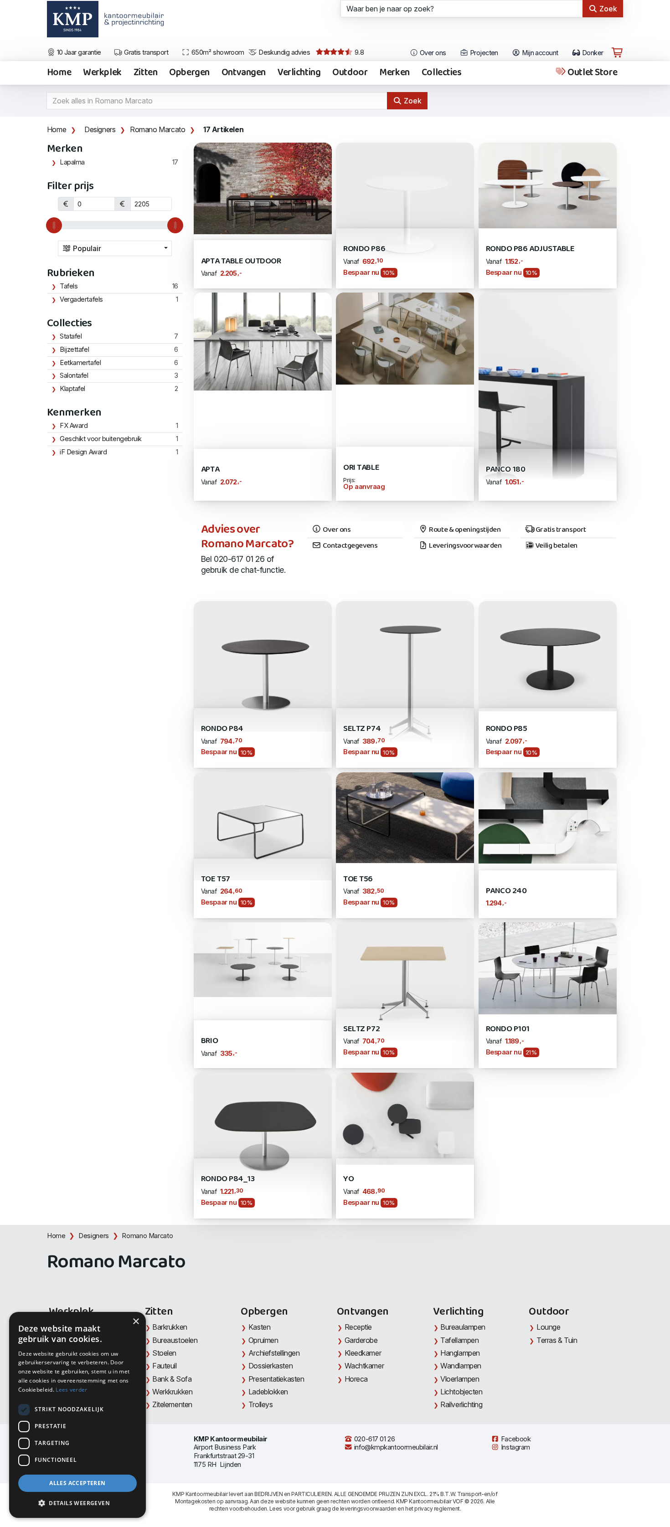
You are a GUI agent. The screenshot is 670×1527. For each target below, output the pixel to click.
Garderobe (361, 1340)
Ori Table (361, 468)
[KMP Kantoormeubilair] (72, 22)
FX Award (74, 426)
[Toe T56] (405, 817)
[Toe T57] (263, 825)
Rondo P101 (508, 1029)
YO (348, 1179)
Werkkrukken (172, 1391)
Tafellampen (459, 1340)
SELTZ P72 (361, 1029)
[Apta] (263, 340)
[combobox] (115, 248)
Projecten (483, 53)
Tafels (68, 286)
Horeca (356, 1378)
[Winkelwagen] (617, 53)
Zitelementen (172, 1404)
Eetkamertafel (80, 363)
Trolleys (260, 1404)
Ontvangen (244, 73)
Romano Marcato (157, 129)
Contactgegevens (349, 546)
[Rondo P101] (548, 967)
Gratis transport (146, 52)
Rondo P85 (506, 729)
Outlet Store (591, 73)
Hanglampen (460, 1352)
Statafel (71, 336)
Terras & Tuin (556, 1340)
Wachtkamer (364, 1365)
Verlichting (299, 73)
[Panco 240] (548, 817)
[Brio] (263, 959)
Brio (209, 1041)
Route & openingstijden (464, 530)
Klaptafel (72, 389)
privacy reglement (436, 1508)
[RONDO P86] (405, 210)
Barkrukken (169, 1327)
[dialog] (77, 1415)
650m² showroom (217, 52)
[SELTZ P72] (405, 981)
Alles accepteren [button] (77, 1483)
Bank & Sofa (171, 1378)
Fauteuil (164, 1365)
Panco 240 (506, 891)
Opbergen (189, 73)
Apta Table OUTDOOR (241, 261)
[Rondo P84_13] (263, 1132)
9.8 (358, 52)
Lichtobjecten (461, 1391)
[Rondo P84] (263, 665)
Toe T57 (215, 879)
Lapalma (72, 162)
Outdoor (349, 73)
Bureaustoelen (174, 1340)
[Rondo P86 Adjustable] (548, 184)
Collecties (442, 73)
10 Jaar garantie (78, 52)
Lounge (548, 1327)
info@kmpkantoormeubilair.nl (395, 1447)
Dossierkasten (270, 1365)
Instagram (514, 1447)
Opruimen (263, 1340)
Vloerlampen (459, 1378)
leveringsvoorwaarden (368, 1508)
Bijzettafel (74, 349)
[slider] (54, 225)
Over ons (432, 53)
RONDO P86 (364, 249)
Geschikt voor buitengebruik (101, 439)
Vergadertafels (81, 299)
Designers (99, 129)
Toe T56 (358, 879)
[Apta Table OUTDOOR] (263, 187)
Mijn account (539, 53)
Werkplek (102, 73)
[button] (77, 1503)
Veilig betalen (555, 546)
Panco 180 (506, 470)
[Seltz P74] (405, 684)
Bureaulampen (462, 1327)
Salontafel (74, 375)
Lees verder (71, 1389)
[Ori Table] (405, 338)
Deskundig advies (283, 52)
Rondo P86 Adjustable (530, 249)
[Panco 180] (548, 396)
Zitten (145, 73)
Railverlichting (461, 1404)
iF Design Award (83, 452)
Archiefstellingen (273, 1352)
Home (59, 73)
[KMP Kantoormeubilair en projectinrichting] (131, 22)
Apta (210, 470)
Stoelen (164, 1352)
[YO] (405, 1117)
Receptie (358, 1327)
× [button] (135, 1321)
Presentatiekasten (276, 1378)
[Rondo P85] (548, 655)
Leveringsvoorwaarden (465, 546)
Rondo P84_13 (227, 1179)
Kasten (259, 1327)
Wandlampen (460, 1365)
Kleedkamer (363, 1352)
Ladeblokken (268, 1391)
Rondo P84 (222, 729)
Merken (394, 73)
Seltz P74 (362, 729)
